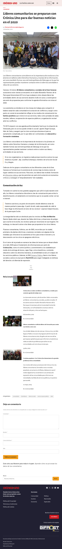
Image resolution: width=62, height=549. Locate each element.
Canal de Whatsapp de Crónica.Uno (31, 290)
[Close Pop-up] (59, 251)
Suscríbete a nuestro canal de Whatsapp (31, 277)
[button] (31, 274)
